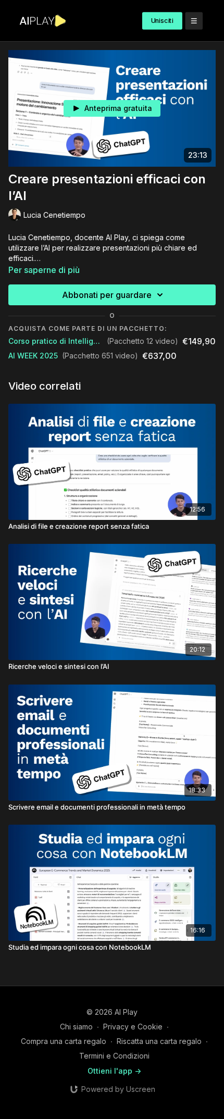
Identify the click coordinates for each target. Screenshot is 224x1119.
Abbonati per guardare (107, 295)
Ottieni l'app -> (114, 1070)
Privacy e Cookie (133, 1026)
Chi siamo (76, 1026)
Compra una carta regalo (63, 1041)
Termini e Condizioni (114, 1055)
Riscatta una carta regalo (159, 1041)
